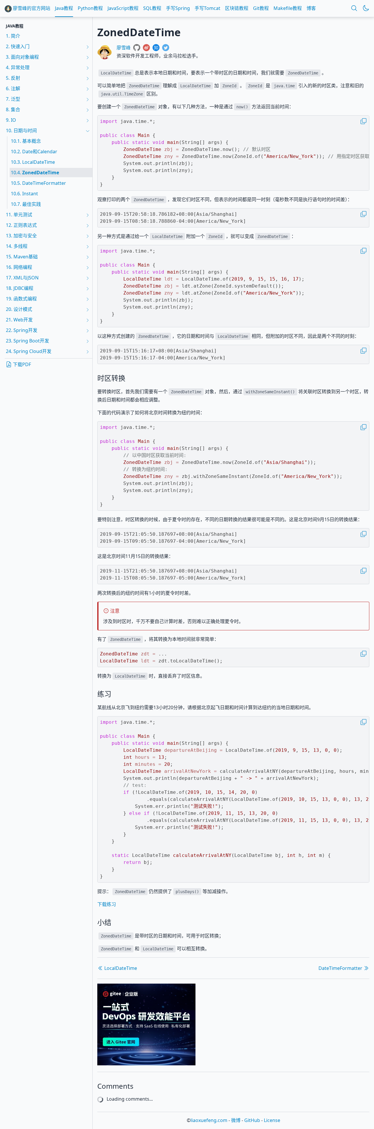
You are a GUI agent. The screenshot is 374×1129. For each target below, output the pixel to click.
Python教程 (90, 8)
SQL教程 (152, 8)
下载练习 (106, 904)
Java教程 (64, 8)
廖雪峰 (124, 47)
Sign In (208, 1099)
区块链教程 (236, 8)
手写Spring (178, 8)
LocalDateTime (120, 968)
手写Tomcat (207, 8)
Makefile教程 (287, 8)
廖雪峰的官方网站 (31, 8)
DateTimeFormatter (340, 968)
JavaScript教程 (123, 8)
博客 (311, 8)
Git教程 (261, 8)
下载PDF (21, 364)
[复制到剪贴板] (363, 121)
